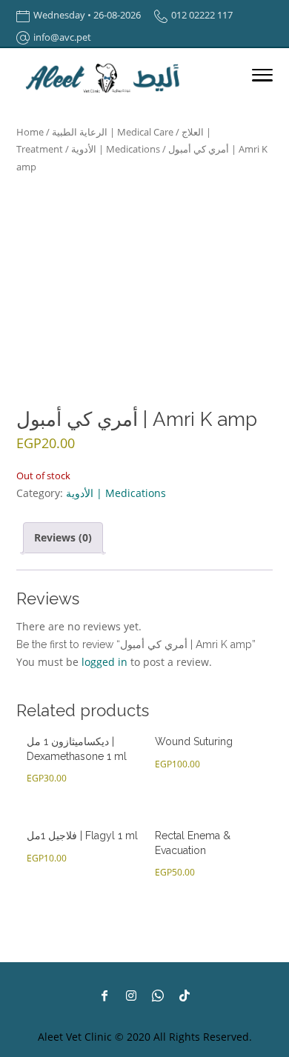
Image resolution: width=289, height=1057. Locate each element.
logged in (104, 662)
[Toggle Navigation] (262, 77)
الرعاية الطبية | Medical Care (112, 132)
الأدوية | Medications (115, 149)
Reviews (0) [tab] (63, 537)
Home (30, 132)
